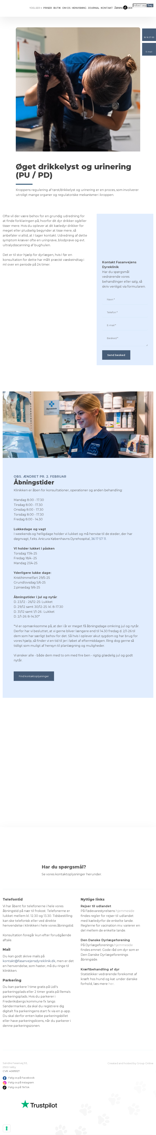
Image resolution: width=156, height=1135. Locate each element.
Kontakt (107, 7)
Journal (93, 7)
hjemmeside (125, 911)
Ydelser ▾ (35, 7)
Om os (66, 7)
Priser (47, 7)
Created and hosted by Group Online (130, 1063)
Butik (57, 7)
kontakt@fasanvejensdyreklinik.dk (29, 961)
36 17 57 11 (98, 539)
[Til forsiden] (13, 8)
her (111, 984)
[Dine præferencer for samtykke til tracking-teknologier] (6, 1128)
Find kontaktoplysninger (34, 676)
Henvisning (79, 7)
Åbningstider (123, 7)
